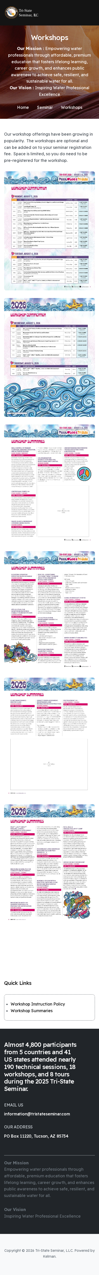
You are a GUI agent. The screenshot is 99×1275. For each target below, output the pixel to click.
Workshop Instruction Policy (38, 1004)
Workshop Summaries (32, 1010)
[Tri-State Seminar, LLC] (21, 12)
